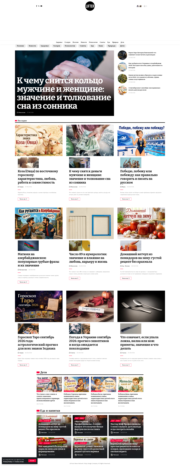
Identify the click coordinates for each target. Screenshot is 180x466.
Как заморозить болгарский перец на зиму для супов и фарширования (52, 449)
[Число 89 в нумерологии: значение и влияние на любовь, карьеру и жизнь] (90, 223)
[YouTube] (41, 6)
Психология (70, 46)
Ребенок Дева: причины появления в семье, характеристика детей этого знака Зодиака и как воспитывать (130, 398)
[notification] (138, 6)
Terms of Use (19, 461)
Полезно (20, 46)
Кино (101, 46)
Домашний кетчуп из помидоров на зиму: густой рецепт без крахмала (141, 257)
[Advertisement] (90, 26)
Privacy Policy (7, 461)
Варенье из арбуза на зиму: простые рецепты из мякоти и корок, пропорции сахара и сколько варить (125, 448)
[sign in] (33, 6)
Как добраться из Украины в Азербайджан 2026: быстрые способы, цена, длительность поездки (145, 65)
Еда (92, 46)
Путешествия (23, 269)
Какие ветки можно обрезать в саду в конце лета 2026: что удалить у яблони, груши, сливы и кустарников (145, 77)
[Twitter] (39, 6)
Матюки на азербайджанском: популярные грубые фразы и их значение (38, 259)
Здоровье (45, 46)
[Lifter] (90, 6)
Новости (32, 46)
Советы (83, 46)
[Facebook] (37, 6)
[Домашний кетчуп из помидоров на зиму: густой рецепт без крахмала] (141, 223)
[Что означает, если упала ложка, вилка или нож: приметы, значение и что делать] (141, 306)
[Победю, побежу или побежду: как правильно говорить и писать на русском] (141, 140)
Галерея (56, 46)
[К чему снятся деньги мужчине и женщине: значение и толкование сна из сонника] (90, 140)
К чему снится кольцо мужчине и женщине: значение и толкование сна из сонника (64, 93)
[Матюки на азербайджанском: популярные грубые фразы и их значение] (39, 223)
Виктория (44, 432)
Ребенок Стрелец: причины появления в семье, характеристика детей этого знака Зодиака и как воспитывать (75, 398)
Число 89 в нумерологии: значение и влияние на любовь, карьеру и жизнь (88, 257)
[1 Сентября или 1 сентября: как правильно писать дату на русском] (122, 90)
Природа (112, 46)
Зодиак (21, 186)
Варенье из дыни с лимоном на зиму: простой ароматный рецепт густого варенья (89, 449)
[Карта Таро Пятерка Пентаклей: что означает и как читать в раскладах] (122, 55)
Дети (122, 46)
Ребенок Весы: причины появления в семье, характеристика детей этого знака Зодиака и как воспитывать (103, 398)
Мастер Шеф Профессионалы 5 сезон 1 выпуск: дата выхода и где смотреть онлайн (126, 426)
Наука (123, 186)
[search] (140, 6)
